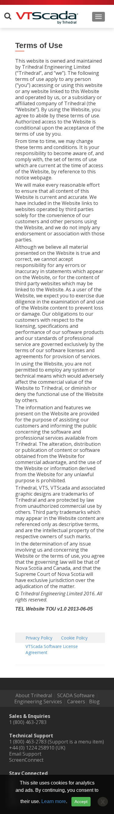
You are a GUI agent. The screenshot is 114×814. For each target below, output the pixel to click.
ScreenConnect (26, 760)
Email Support (25, 753)
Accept (81, 801)
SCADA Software (76, 695)
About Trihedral (34, 695)
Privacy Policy (39, 638)
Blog (94, 701)
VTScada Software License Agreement (52, 649)
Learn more (53, 801)
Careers (76, 701)
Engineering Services (38, 701)
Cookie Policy (74, 638)
